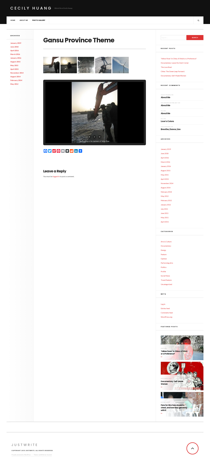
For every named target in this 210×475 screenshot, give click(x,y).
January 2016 (15, 58)
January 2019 (15, 43)
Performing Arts (167, 263)
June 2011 (164, 213)
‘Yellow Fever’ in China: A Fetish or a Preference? (179, 58)
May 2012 (14, 84)
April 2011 (165, 222)
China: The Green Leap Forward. (173, 71)
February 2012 (166, 200)
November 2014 (16, 73)
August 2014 (15, 76)
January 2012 (166, 205)
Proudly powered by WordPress (21, 455)
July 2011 (164, 209)
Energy (163, 250)
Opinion (164, 259)
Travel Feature (166, 280)
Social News (165, 276)
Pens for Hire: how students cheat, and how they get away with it (174, 408)
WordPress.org (166, 317)
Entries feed (165, 308)
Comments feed (167, 313)
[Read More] (162, 356)
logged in (56, 176)
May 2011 (165, 217)
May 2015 (14, 65)
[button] (51, 65)
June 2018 (14, 47)
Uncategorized (166, 284)
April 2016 (14, 50)
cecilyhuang (166, 126)
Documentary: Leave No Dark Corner (175, 63)
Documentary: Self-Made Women (173, 76)
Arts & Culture (166, 242)
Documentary (166, 246)
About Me (24, 20)
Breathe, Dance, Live (170, 129)
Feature (163, 254)
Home (12, 20)
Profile (163, 271)
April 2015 (14, 69)
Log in (163, 304)
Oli (162, 110)
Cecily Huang (31, 8)
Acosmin (49, 455)
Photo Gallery (38, 20)
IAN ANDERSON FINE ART (169, 102)
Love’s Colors (167, 121)
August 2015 (15, 62)
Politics (163, 267)
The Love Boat (166, 67)
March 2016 (15, 54)
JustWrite (24, 444)
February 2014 (16, 80)
